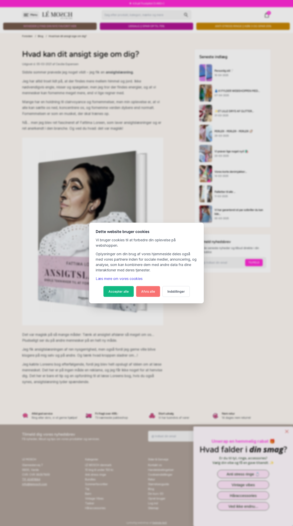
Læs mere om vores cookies (119, 279)
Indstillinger (176, 291)
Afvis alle (148, 291)
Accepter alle (118, 291)
